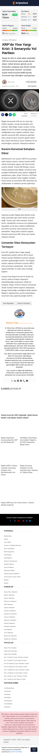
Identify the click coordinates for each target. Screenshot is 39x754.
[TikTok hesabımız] (17, 750)
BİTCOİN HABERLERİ (9, 21)
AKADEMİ (6, 29)
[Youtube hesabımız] (14, 750)
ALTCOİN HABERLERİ (9, 25)
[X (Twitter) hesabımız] (7, 750)
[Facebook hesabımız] (3, 750)
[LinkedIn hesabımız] (24, 750)
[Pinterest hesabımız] (20, 750)
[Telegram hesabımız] (27, 750)
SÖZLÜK (5, 33)
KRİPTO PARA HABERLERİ (11, 16)
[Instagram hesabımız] (10, 750)
